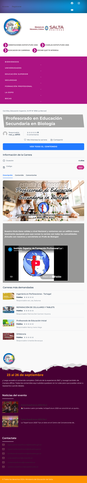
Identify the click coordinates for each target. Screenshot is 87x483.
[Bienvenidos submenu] (82, 61)
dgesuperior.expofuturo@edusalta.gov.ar (24, 445)
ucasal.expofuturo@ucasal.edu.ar (21, 462)
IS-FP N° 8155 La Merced (36, 111)
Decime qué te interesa (47, 50)
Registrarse (16, 6)
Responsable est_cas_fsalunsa (28, 301)
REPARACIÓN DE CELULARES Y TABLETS (35, 307)
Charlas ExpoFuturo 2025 (57, 45)
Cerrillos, (6, 111)
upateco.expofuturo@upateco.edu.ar (22, 467)
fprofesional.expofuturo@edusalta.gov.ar (24, 453)
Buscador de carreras (19, 50)
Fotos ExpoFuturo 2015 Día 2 (34, 405)
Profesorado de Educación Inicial (31, 321)
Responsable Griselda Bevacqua (29, 341)
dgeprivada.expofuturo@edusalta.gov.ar (24, 449)
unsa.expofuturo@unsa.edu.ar (20, 458)
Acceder (5, 6)
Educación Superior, (18, 111)
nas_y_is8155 (14, 135)
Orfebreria (21, 334)
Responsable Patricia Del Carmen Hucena (33, 314)
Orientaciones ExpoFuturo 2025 (23, 45)
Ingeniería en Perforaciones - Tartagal (33, 294)
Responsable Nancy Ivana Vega (29, 327)
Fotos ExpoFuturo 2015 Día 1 (34, 419)
